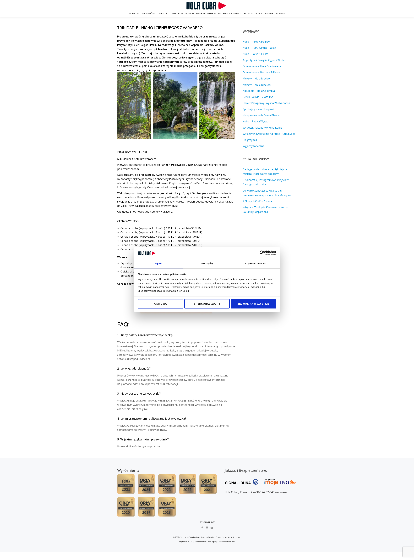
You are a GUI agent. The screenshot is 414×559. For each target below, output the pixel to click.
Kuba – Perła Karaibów (256, 41)
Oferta (162, 13)
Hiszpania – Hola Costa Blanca (261, 115)
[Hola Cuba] (207, 5)
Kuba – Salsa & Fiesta (255, 54)
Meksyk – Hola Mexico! (256, 78)
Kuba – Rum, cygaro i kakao (259, 48)
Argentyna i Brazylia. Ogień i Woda (263, 60)
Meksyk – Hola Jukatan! (257, 84)
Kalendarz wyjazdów (141, 13)
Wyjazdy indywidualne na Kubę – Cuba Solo (269, 134)
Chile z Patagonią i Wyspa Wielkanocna (266, 103)
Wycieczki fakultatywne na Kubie (192, 13)
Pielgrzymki (250, 140)
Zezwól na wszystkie (254, 303)
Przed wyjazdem (228, 13)
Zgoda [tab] (158, 263)
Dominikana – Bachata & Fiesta (261, 72)
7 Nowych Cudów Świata (257, 201)
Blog (247, 13)
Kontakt (281, 13)
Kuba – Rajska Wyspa (255, 121)
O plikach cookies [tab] (255, 263)
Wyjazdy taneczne (253, 146)
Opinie (269, 13)
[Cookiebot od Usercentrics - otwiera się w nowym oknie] (262, 253)
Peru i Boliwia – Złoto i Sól (258, 97)
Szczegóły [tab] (207, 263)
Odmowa (160, 303)
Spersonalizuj (205, 303)
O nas (258, 13)
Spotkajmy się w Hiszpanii (258, 109)
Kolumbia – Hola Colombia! (259, 91)
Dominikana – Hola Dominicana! (262, 66)
